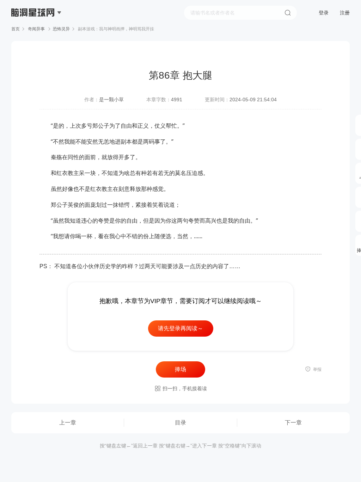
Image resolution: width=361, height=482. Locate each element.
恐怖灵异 (61, 28)
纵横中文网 (33, 32)
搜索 (287, 12)
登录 (324, 13)
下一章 (293, 423)
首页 (15, 28)
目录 (180, 423)
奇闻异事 (36, 28)
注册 (345, 13)
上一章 (67, 423)
